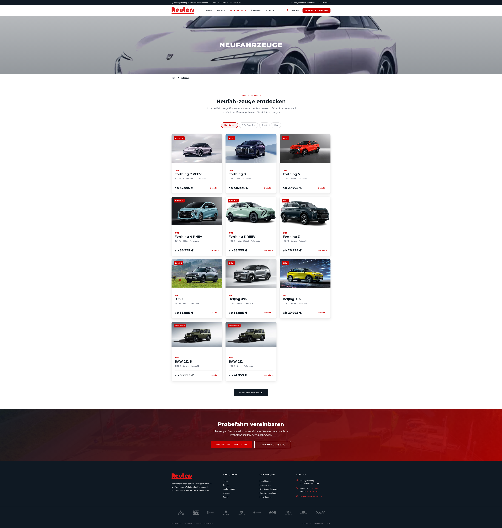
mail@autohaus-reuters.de (304, 3)
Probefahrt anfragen (231, 444)
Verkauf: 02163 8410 (272, 444)
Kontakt (271, 10)
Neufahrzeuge (238, 10)
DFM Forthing (248, 125)
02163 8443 (325, 3)
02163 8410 (312, 491)
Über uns (256, 10)
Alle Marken (229, 125)
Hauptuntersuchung (267, 493)
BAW (275, 125)
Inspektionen (264, 481)
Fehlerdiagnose (265, 497)
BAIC (264, 125)
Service (221, 10)
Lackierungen (265, 485)
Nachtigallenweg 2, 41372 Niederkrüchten (191, 3)
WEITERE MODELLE (251, 392)
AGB (328, 523)
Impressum (306, 523)
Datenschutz (319, 523)
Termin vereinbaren (316, 10)
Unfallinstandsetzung (268, 489)
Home (209, 10)
